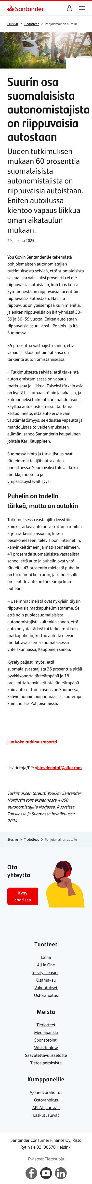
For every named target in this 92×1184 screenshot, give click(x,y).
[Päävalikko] (82, 8)
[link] (11, 8)
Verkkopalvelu (69, 8)
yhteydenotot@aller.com (58, 767)
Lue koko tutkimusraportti (32, 741)
